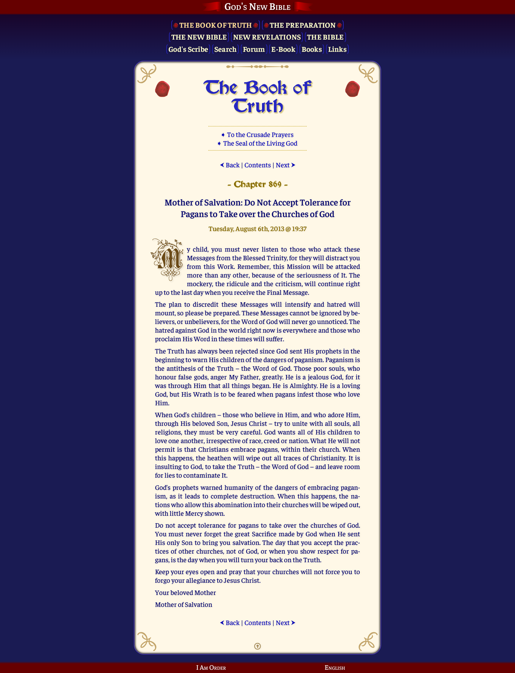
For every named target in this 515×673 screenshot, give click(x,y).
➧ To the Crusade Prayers (257, 134)
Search (225, 48)
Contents (257, 164)
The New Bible (199, 36)
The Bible (325, 36)
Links (337, 48)
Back (230, 164)
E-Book (283, 48)
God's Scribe (188, 48)
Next (286, 164)
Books (312, 48)
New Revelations (267, 36)
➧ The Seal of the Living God (257, 142)
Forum (254, 48)
